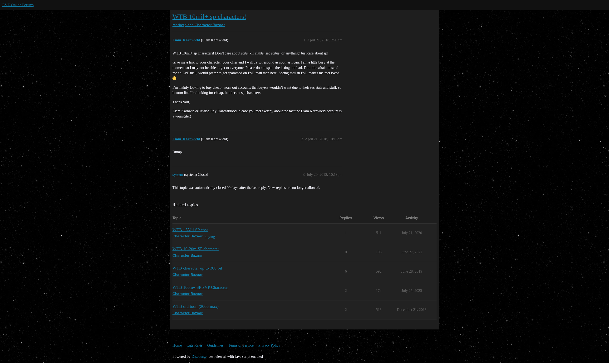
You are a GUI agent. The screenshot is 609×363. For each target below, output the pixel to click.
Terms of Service (241, 345)
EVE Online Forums (18, 5)
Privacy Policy (269, 345)
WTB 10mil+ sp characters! (209, 16)
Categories (194, 345)
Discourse (199, 356)
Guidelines (215, 345)
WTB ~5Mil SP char (190, 229)
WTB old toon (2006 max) (195, 306)
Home (177, 345)
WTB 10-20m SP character (195, 248)
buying (210, 237)
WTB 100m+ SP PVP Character (200, 287)
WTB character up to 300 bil (197, 268)
